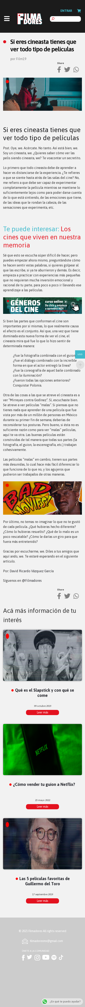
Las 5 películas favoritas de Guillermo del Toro (44, 881)
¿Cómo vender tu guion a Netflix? (44, 784)
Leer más (42, 712)
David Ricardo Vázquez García (32, 571)
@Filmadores (32, 580)
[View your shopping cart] (79, 11)
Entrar (66, 10)
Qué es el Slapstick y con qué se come (44, 693)
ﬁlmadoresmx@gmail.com (46, 941)
